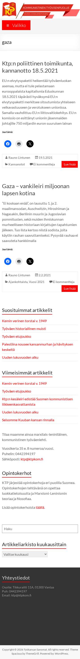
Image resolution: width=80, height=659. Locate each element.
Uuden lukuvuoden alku (20, 357)
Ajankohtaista (18, 282)
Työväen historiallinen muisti (24, 328)
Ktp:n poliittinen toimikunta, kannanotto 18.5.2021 (37, 67)
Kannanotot (16, 164)
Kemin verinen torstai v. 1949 (24, 321)
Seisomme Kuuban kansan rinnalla (28, 420)
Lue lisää (70, 164)
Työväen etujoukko (16, 336)
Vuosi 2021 (36, 282)
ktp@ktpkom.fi (32, 459)
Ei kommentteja (44, 164)
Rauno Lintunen (19, 157)
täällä (40, 507)
